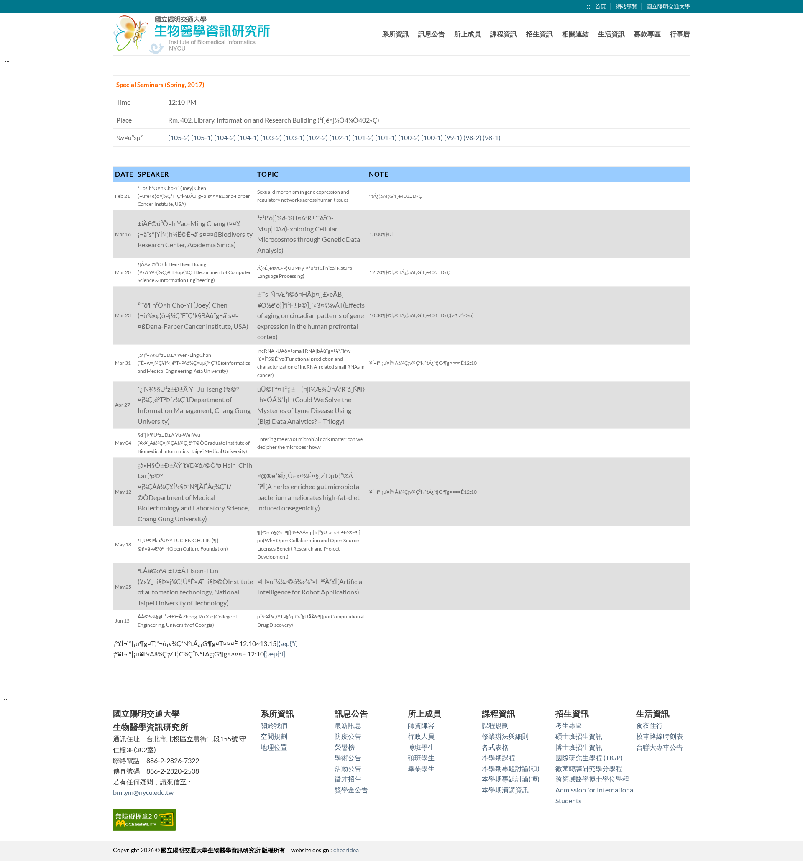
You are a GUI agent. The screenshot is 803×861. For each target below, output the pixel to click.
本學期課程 (498, 757)
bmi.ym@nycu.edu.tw (143, 792)
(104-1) (248, 137)
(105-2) (179, 137)
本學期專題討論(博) (511, 779)
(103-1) (294, 137)
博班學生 (421, 747)
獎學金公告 (351, 790)
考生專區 (568, 725)
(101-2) (363, 137)
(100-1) (432, 137)
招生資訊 (539, 34)
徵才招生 (348, 779)
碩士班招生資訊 (578, 736)
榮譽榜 (345, 747)
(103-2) (271, 137)
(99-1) (453, 137)
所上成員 (467, 34)
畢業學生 (421, 768)
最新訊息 (348, 725)
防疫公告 (348, 736)
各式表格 (495, 747)
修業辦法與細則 (505, 736)
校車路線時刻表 (659, 736)
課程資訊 (503, 34)
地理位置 (274, 747)
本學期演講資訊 (505, 790)
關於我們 (274, 725)
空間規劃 (274, 736)
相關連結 (575, 34)
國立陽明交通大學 (668, 6)
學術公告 (348, 757)
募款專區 (647, 34)
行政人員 (421, 736)
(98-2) (472, 137)
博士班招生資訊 (578, 747)
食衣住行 (649, 725)
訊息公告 (431, 34)
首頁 (600, 6)
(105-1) (202, 137)
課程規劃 (495, 725)
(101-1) (386, 137)
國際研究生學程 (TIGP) (589, 757)
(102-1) (340, 137)
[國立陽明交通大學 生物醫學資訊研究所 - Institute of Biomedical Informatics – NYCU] (192, 34)
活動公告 (348, 768)
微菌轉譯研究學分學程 (588, 768)
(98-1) (492, 137)
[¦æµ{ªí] (287, 643)
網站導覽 (626, 6)
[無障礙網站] (144, 819)
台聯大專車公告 (659, 747)
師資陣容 (421, 725)
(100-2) (409, 137)
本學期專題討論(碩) (511, 768)
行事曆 (680, 34)
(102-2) (317, 137)
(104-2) (225, 137)
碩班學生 (421, 757)
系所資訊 (395, 34)
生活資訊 (611, 34)
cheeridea (346, 849)
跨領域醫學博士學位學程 (592, 779)
